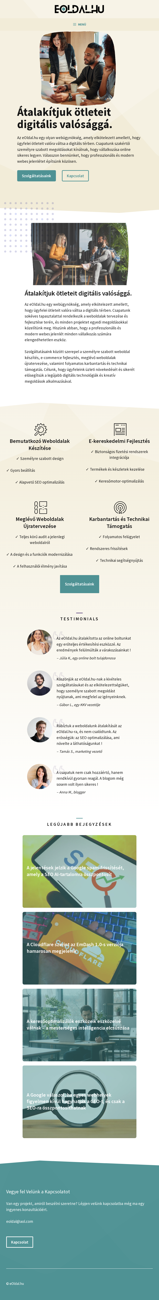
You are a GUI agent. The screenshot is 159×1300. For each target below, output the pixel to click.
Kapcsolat (75, 175)
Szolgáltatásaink (36, 175)
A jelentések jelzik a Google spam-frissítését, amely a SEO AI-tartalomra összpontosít (75, 870)
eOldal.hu (17, 1283)
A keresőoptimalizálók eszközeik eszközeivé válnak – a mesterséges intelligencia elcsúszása (78, 1024)
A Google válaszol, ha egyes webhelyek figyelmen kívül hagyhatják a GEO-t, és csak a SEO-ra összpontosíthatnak (76, 1101)
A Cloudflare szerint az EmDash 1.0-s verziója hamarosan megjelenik (75, 947)
